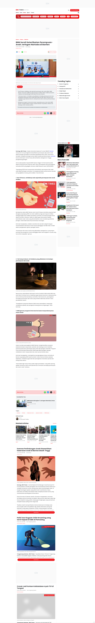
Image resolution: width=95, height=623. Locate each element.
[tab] (20, 87)
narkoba (53, 156)
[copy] (54, 113)
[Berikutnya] (56, 493)
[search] (68, 10)
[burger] (78, 12)
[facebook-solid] (48, 113)
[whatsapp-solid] (45, 113)
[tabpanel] (36, 99)
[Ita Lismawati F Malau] (17, 418)
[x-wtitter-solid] (51, 113)
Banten (52, 151)
